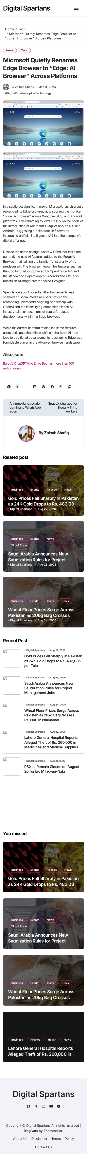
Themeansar (53, 1131)
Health (50, 601)
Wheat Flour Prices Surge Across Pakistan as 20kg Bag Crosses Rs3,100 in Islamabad (41, 615)
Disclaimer (39, 1139)
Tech (24, 50)
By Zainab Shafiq (22, 87)
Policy (69, 1139)
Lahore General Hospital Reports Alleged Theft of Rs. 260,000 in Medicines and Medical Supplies (51, 742)
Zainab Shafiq (56, 432)
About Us (20, 1139)
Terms (56, 1139)
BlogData (31, 1131)
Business (17, 489)
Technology (43, 93)
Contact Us (43, 1147)
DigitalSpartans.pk (20, 93)
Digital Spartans (26, 8)
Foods (34, 601)
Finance (52, 489)
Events (34, 489)
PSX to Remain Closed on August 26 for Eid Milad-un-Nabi (51, 769)
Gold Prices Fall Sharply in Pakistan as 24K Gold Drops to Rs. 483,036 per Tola (43, 504)
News (10, 50)
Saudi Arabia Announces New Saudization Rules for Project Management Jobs (38, 559)
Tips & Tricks (19, 545)
